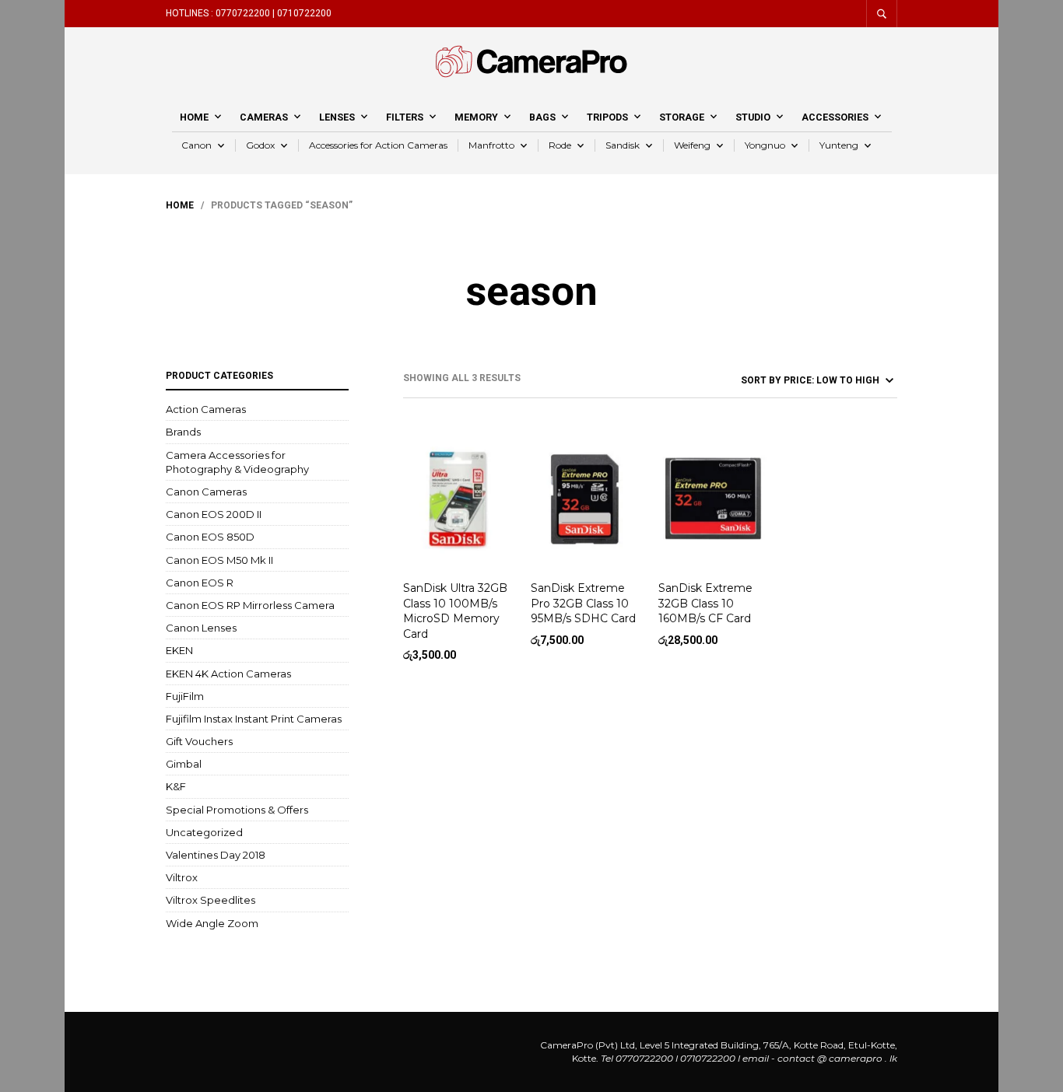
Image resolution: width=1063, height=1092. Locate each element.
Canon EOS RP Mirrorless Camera (250, 605)
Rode (560, 145)
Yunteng (838, 145)
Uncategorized (204, 832)
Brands (183, 431)
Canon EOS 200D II (213, 514)
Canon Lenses (201, 627)
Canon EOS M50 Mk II (219, 560)
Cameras (264, 117)
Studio (752, 117)
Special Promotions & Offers (237, 809)
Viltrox (182, 877)
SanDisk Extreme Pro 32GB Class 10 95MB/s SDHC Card (583, 603)
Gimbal (184, 764)
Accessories (835, 117)
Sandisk (622, 145)
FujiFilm (185, 696)
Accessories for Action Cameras (378, 145)
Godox (260, 145)
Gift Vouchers (199, 741)
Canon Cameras (206, 491)
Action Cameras (206, 409)
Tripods (607, 117)
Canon (196, 145)
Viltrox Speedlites (210, 900)
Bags (542, 117)
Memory (476, 117)
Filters (404, 117)
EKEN (179, 650)
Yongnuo (765, 145)
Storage (681, 117)
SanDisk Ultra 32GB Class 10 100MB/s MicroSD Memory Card (455, 611)
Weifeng (692, 145)
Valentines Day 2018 (215, 855)
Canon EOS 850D (210, 536)
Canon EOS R (199, 582)
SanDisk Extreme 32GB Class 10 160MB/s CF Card (705, 603)
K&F (176, 786)
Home (194, 117)
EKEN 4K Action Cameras (228, 673)
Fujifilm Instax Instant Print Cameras (254, 718)
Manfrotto (491, 145)
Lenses (337, 117)
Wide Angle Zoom (212, 923)
